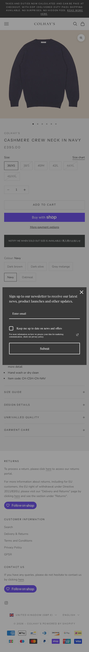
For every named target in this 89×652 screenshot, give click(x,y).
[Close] (82, 292)
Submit (44, 348)
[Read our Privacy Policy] (77, 334)
